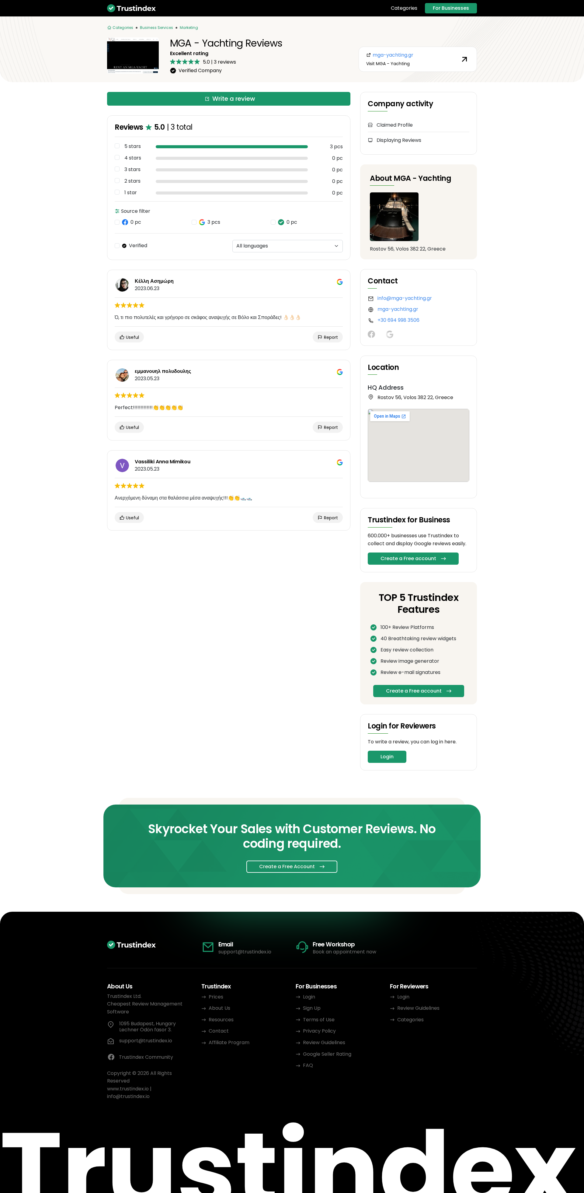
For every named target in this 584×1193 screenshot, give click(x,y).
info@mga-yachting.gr (404, 298)
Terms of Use (319, 1019)
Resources (221, 1019)
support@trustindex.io (244, 951)
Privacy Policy (319, 1030)
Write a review (233, 98)
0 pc (135, 222)
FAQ (308, 1065)
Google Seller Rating (327, 1054)
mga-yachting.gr (397, 309)
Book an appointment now (344, 951)
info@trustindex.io (128, 1096)
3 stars (132, 170)
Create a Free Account (287, 866)
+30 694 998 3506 (398, 320)
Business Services (156, 27)
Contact (219, 1030)
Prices (216, 996)
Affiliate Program (229, 1042)
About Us (219, 1008)
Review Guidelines (324, 1042)
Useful (132, 337)
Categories (404, 8)
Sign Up (312, 1008)
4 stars (132, 158)
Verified (138, 246)
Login (387, 756)
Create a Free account (408, 558)
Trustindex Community (146, 1057)
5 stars (132, 146)
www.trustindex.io (128, 1088)
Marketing (189, 27)
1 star (130, 193)
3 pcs (213, 222)
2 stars (132, 181)
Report (330, 337)
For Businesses (451, 8)
